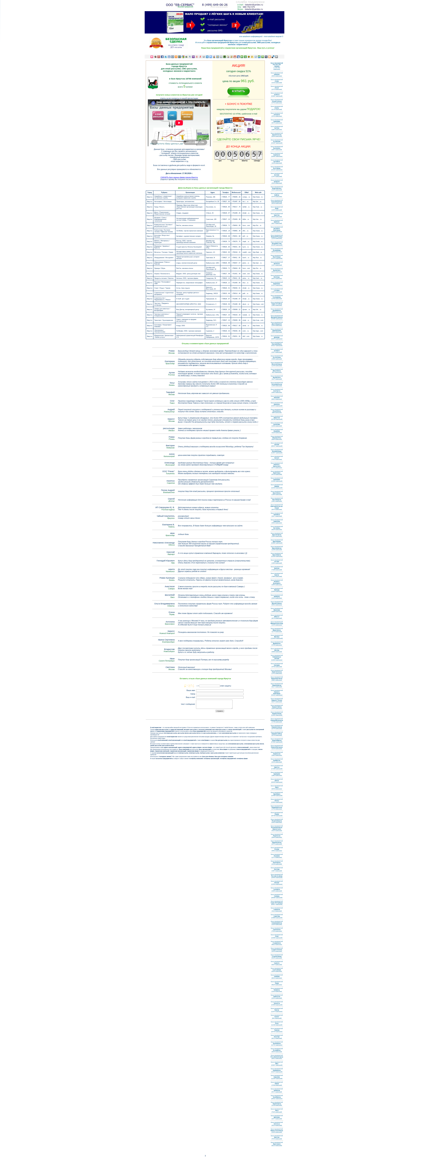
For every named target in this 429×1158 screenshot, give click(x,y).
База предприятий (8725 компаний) (277, 473)
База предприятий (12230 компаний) (277, 1077)
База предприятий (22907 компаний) (277, 1063)
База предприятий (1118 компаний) (277, 431)
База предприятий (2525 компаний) (277, 181)
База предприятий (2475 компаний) (277, 842)
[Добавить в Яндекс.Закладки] (197, 56)
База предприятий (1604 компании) (277, 707)
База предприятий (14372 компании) (277, 283)
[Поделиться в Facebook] (162, 56)
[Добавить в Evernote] (224, 56)
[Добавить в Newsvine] (245, 56)
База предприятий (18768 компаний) (277, 417)
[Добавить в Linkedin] (207, 56)
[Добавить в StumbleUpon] (259, 56)
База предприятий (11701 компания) (277, 1043)
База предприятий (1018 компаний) (277, 1103)
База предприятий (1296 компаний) (277, 424)
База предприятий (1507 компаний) (277, 350)
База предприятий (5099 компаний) (277, 229)
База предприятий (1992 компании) (277, 304)
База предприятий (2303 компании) (277, 596)
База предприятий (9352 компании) (277, 603)
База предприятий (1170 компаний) (277, 630)
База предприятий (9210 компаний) (277, 1144)
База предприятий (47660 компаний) (277, 740)
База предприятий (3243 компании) (277, 949)
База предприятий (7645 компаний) (277, 1110)
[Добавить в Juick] (231, 56)
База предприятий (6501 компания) (277, 277)
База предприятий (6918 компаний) (277, 201)
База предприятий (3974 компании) (277, 507)
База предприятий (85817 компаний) (277, 902)
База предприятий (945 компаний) (277, 1016)
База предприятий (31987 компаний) (277, 94)
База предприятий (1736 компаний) (277, 720)
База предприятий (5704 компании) (277, 195)
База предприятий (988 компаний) (277, 411)
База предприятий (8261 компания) (277, 397)
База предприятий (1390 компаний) (277, 561)
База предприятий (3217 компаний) (277, 685)
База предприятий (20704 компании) (277, 1030)
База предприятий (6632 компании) (277, 976)
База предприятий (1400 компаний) (277, 208)
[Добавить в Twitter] (165, 56)
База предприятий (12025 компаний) (277, 486)
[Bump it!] (214, 56)
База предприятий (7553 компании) (277, 458)
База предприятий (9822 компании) (277, 943)
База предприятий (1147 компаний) (277, 377)
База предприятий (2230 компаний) (277, 760)
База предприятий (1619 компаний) (277, 747)
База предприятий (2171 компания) (277, 465)
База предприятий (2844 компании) (277, 835)
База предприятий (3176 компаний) (277, 108)
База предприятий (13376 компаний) (277, 404)
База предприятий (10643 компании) (277, 590)
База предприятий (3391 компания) (277, 754)
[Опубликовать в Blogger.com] (269, 56)
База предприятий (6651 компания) (276, 1057)
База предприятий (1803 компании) (277, 582)
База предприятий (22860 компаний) (277, 541)
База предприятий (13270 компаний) (277, 1070)
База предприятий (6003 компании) (277, 787)
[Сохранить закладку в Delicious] (273, 56)
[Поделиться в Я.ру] (200, 56)
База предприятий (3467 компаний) (277, 148)
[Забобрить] (155, 56)
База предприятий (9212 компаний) (277, 1036)
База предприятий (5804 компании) (277, 438)
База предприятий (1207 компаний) (277, 263)
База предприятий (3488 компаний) (277, 610)
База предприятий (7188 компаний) (277, 568)
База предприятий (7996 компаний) (277, 575)
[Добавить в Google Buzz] (186, 56)
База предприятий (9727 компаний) (277, 1090)
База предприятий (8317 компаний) (277, 222)
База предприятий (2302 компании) (277, 521)
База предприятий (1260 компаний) (277, 330)
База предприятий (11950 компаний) (277, 713)
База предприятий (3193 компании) (277, 270)
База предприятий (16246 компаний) (277, 243)
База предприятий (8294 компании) (277, 250)
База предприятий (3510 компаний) (277, 1124)
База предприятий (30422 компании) (277, 693)
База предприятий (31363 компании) (277, 555)
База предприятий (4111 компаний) (277, 909)
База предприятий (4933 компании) (277, 74)
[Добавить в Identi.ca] (228, 56)
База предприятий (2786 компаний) (277, 1083)
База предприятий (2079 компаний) (277, 727)
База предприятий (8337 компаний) (277, 963)
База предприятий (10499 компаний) (277, 794)
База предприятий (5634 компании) (277, 528)
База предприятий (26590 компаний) (277, 896)
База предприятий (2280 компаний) (277, 889)
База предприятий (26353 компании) (277, 780)
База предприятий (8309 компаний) (277, 134)
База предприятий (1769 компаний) (277, 297)
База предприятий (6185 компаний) (277, 1130)
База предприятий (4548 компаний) (277, 215)
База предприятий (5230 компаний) (277, 956)
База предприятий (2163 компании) (277, 990)
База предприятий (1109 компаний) (277, 161)
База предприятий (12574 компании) (277, 1010)
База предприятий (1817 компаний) (277, 514)
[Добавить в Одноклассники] (176, 56)
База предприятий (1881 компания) (277, 774)
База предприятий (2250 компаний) (277, 996)
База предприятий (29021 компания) (277, 1097)
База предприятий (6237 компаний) (277, 700)
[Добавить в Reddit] (255, 56)
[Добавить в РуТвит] (210, 56)
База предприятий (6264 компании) (277, 969)
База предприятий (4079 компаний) (277, 616)
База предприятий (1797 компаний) (277, 175)
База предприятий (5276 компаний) (277, 733)
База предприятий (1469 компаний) (277, 384)
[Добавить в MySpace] (238, 56)
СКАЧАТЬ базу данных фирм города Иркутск (179, 177)
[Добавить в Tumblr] (266, 56)
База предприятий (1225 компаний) (277, 188)
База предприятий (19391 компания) (277, 155)
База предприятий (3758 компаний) (277, 665)
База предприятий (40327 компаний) (277, 344)
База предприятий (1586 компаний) (277, 357)
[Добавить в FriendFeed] (169, 56)
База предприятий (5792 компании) (277, 643)
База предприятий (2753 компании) (277, 101)
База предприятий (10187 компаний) (277, 141)
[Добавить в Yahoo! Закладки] (193, 56)
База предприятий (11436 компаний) (277, 1023)
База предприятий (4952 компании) (277, 849)
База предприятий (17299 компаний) (277, 767)
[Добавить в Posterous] (252, 56)
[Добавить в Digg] (221, 56)
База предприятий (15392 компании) (277, 317)
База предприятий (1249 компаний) (277, 364)
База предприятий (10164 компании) (277, 168)
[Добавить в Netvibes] (242, 56)
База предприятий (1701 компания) (277, 672)
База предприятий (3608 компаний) (277, 310)
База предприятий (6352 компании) (277, 821)
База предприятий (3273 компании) (277, 121)
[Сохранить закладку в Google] (183, 56)
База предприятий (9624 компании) (277, 983)
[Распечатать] (276, 56)
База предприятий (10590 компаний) (277, 936)
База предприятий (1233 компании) (277, 237)
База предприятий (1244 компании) (277, 623)
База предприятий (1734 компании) (277, 807)
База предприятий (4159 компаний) (277, 862)
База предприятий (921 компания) (277, 371)
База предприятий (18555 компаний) (277, 876)
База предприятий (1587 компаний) (277, 869)
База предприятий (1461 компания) (277, 499)
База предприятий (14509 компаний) (277, 1003)
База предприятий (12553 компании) (277, 882)
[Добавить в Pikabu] (248, 56)
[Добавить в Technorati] (262, 56)
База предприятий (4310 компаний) (277, 828)
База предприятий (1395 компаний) (277, 493)
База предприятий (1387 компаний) (277, 290)
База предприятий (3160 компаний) (277, 923)
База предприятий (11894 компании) (277, 658)
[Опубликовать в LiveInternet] (203, 56)
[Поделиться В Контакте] (172, 56)
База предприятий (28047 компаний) (277, 444)
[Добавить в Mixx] (235, 56)
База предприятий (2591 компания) (277, 391)
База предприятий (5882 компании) (277, 678)
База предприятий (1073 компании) (277, 88)
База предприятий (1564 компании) (277, 534)
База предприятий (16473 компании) (277, 337)
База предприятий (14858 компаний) (277, 916)
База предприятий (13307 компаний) (277, 451)
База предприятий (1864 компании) (277, 128)
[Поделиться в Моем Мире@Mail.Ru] (179, 56)
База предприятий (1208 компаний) (277, 548)
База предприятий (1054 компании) (277, 324)
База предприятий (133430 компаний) (277, 636)
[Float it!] (217, 56)
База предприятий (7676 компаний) (277, 1137)
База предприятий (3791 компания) (277, 114)
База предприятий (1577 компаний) (277, 1117)
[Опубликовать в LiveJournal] (190, 56)
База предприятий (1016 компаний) (277, 81)
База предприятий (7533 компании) (277, 929)
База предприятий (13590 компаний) (277, 479)
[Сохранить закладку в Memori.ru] (151, 56)
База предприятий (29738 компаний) (277, 814)
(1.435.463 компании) (277, 66)
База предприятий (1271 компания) (277, 856)
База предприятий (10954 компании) (277, 800)
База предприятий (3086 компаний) (277, 650)
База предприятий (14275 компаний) (277, 257)
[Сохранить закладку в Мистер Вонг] (158, 56)
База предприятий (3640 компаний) (277, 1050)
